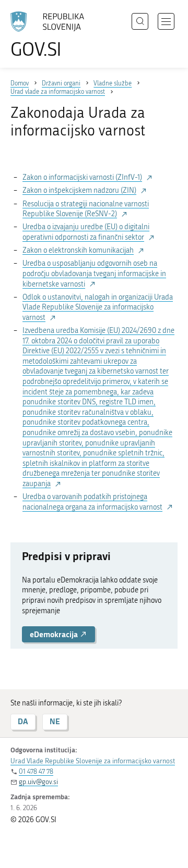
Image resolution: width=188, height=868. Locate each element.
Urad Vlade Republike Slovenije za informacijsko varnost (92, 761)
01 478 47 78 (36, 771)
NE (55, 721)
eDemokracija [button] (54, 634)
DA (23, 721)
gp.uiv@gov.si (38, 782)
